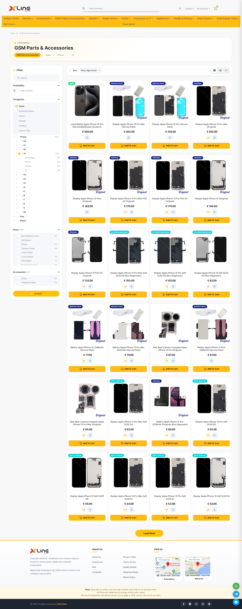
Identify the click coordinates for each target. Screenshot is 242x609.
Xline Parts (62, 604)
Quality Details (129, 567)
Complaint (96, 572)
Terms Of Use (129, 562)
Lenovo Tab (24, 130)
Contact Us (97, 562)
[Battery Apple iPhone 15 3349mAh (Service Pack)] (87, 324)
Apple (48, 55)
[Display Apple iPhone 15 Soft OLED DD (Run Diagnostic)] (211, 249)
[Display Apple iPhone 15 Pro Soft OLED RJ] (170, 472)
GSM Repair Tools (227, 18)
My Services (202, 8)
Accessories (43, 18)
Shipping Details (130, 572)
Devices (26, 18)
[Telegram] (236, 594)
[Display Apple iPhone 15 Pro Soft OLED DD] (211, 398)
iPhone (61, 55)
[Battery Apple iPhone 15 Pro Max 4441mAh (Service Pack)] (128, 324)
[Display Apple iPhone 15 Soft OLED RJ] (211, 472)
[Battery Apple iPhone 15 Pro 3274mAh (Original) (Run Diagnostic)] (170, 398)
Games (93, 18)
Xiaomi (22, 116)
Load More (149, 533)
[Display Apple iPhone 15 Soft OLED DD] (87, 472)
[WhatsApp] (236, 586)
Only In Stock (26, 90)
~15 (72, 55)
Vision (125, 18)
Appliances (162, 18)
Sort (75, 70)
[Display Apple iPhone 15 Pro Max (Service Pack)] (128, 101)
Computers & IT (142, 18)
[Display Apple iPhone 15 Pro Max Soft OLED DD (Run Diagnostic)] (128, 249)
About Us (96, 557)
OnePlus (22, 125)
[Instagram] (202, 603)
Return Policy (129, 577)
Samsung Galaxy (26, 111)
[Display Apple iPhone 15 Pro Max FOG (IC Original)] (128, 175)
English (189, 8)
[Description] (87, 137)
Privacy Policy (129, 557)
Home (12, 33)
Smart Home (109, 18)
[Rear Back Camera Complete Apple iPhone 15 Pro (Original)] (170, 324)
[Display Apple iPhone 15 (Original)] (211, 175)
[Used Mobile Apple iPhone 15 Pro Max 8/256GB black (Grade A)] (87, 101)
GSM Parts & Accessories (69, 18)
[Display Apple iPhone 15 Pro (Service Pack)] (170, 101)
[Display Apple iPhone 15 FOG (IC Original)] (87, 249)
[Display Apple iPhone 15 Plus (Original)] (87, 175)
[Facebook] (183, 603)
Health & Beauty (183, 18)
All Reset (38, 294)
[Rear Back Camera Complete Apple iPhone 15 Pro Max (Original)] (87, 398)
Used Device (204, 18)
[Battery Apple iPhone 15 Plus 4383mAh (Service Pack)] (211, 324)
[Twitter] (209, 603)
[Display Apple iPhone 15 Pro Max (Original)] (211, 101)
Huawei (22, 121)
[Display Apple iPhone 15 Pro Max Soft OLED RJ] (128, 472)
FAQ (94, 567)
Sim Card (8, 24)
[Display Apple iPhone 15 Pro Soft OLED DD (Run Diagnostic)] (170, 249)
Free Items (129, 24)
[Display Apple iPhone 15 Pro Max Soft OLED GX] (128, 398)
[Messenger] (236, 602)
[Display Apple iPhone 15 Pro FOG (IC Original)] (170, 175)
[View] (214, 70)
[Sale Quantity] (208, 137)
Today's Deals (11, 18)
